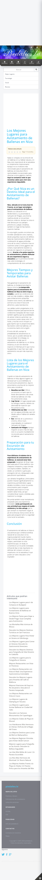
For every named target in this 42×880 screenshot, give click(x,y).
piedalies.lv (12, 786)
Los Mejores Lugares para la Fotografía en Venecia (20, 659)
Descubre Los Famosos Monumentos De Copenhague (20, 714)
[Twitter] (4, 853)
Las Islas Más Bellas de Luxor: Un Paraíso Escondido (22, 753)
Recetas (7, 87)
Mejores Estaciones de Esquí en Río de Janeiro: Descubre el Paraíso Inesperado (21, 687)
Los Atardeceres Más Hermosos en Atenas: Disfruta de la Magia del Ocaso (21, 726)
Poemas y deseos (11, 796)
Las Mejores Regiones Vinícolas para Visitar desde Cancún (21, 739)
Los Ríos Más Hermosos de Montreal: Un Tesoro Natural (20, 759)
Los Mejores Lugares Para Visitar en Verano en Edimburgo (21, 637)
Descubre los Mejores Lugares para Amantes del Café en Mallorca (20, 679)
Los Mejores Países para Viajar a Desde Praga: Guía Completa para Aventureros (21, 618)
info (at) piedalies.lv (12, 824)
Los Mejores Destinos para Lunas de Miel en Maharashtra (22, 733)
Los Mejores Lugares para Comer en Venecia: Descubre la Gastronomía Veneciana (21, 643)
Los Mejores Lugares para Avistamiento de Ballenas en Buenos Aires (20, 610)
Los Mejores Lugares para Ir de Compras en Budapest (21, 603)
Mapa (7, 836)
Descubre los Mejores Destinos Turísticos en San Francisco (21, 631)
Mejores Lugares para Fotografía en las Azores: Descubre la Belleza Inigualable (21, 746)
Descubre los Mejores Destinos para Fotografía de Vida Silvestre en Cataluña (21, 652)
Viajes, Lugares (10, 74)
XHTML (8, 811)
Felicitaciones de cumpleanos (15, 799)
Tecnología (8, 78)
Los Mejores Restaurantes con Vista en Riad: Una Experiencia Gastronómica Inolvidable (20, 671)
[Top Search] (36, 69)
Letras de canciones (12, 802)
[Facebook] (7, 853)
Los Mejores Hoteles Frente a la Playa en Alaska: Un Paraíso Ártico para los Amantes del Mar (21, 765)
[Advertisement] (21, 22)
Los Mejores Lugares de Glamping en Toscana (18, 700)
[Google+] (11, 853)
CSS (7, 815)
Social (7, 83)
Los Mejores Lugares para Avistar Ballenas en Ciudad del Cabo (20, 707)
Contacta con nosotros (13, 833)
